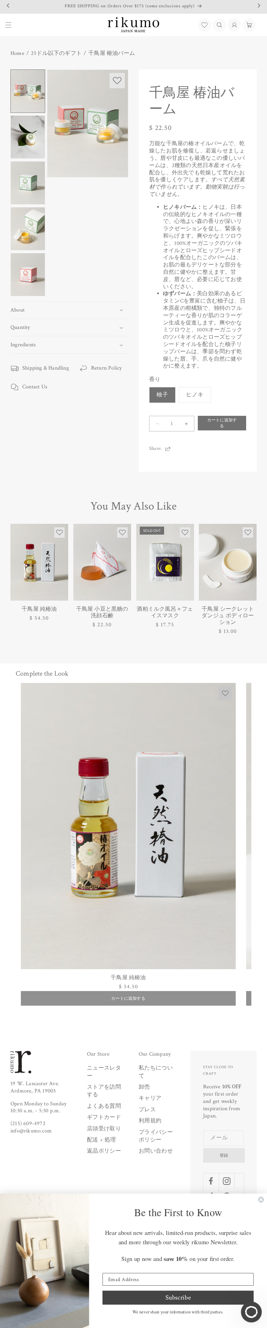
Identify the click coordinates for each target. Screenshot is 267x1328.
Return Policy (106, 368)
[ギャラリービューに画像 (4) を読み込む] (27, 228)
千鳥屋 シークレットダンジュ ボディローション (228, 616)
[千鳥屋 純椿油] (39, 562)
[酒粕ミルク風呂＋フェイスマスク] (165, 562)
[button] (219, 25)
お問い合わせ (156, 1151)
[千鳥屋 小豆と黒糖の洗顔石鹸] (102, 562)
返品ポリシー (104, 1151)
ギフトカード (104, 1117)
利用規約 (150, 1120)
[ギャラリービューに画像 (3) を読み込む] (27, 183)
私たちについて (156, 1071)
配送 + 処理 (101, 1140)
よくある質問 (104, 1106)
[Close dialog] (261, 1199)
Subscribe (178, 1297)
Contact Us (34, 386)
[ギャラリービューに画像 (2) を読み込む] (27, 137)
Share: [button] (155, 448)
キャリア (150, 1098)
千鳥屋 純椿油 (39, 609)
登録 (224, 1155)
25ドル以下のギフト (56, 53)
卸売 (144, 1087)
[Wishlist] (204, 25)
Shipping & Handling (45, 368)
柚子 (162, 394)
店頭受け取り (104, 1128)
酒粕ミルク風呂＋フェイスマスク (165, 612)
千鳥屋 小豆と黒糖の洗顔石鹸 (102, 612)
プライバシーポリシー (156, 1136)
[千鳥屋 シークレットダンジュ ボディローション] (228, 562)
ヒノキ (195, 394)
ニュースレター (104, 1071)
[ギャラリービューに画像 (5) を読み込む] (27, 274)
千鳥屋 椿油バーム (111, 53)
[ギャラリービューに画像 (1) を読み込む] (27, 91)
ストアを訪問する (104, 1090)
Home (17, 53)
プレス (147, 1109)
